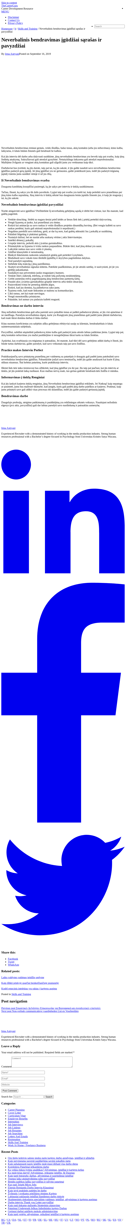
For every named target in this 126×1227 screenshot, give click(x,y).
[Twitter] (63, 946)
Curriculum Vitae (17, 1115)
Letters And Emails (18, 1136)
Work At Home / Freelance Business (27, 1145)
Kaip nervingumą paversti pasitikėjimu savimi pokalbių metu (39, 1161)
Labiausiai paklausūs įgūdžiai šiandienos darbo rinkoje (36, 1196)
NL (19, 1219)
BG (3, 1219)
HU (56, 1219)
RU (99, 1219)
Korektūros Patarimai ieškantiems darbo (28, 1166)
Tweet (11, 961)
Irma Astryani (8, 1031)
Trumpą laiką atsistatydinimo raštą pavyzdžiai (31, 1178)
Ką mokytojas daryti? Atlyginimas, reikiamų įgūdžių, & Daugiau (41, 1172)
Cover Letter (14, 1112)
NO (77, 1219)
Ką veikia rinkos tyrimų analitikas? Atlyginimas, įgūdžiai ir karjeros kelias (46, 1169)
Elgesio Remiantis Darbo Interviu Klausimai (31, 1187)
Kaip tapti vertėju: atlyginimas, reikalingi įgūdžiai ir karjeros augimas (43, 1214)
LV (66, 1219)
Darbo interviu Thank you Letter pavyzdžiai (30, 1202)
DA (14, 1219)
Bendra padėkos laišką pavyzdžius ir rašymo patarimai (36, 1181)
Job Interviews (15, 1124)
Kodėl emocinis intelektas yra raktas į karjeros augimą (29, 988)
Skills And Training (18, 1142)
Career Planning (16, 1109)
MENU (5, 11)
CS (8, 1219)
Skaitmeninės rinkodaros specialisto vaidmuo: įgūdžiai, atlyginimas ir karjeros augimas (52, 1199)
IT (61, 1219)
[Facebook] (63, 821)
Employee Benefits (18, 1118)
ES (114, 1219)
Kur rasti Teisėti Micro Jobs (22, 1184)
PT (82, 1219)
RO (93, 1219)
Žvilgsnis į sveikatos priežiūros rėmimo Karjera (32, 1193)
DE (40, 1219)
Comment (6, 1066)
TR (3, 1222)
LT (71, 1219)
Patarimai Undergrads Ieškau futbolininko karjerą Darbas (37, 1208)
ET (25, 1219)
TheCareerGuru (9, 5)
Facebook (13, 958)
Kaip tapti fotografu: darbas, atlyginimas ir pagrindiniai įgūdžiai (40, 1175)
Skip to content (9, 2)
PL (87, 1219)
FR (34, 1219)
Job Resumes (14, 1130)
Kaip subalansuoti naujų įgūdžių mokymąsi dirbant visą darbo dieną (43, 1164)
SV (120, 1219)
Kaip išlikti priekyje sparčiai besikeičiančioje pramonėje (30, 983)
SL (109, 1219)
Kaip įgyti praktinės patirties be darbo (27, 1190)
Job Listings (14, 1127)
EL (45, 1219)
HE (50, 1219)
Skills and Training (21, 994)
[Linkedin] (63, 581)
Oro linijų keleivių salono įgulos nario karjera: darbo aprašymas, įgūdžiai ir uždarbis (51, 1158)
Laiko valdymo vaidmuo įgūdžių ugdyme (22, 977)
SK (104, 1219)
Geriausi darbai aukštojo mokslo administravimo (33, 1211)
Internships (13, 1121)
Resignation (14, 1139)
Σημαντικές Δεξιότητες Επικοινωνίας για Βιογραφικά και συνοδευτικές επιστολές (51, 1008)
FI (30, 1219)
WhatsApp (13, 964)
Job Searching (15, 1133)
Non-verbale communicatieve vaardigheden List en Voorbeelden (40, 1011)
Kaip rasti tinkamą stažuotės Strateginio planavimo (34, 1205)
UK (9, 1222)
